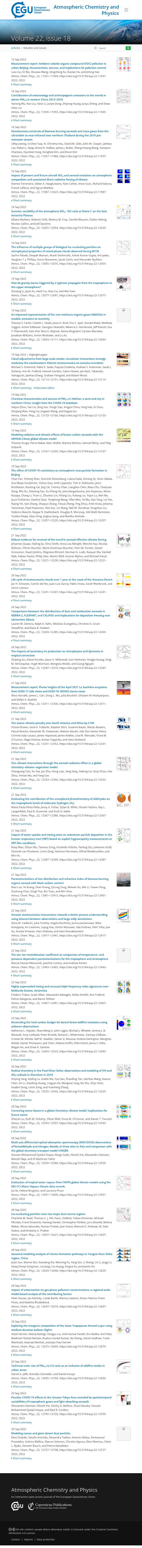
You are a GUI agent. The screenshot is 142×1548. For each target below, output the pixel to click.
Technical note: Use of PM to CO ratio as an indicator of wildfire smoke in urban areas (58, 1368)
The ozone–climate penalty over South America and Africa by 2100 (52, 723)
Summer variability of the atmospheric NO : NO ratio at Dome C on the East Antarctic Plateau (59, 213)
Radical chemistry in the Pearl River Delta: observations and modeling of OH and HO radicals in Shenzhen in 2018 (61, 1073)
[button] (95, 48)
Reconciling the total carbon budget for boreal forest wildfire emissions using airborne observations (59, 1024)
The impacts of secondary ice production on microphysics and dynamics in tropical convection (57, 653)
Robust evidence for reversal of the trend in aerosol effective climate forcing (58, 539)
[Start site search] (128, 48)
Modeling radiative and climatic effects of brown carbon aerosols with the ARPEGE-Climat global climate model (57, 436)
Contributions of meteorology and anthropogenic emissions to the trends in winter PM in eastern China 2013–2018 (58, 97)
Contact (15, 1539)
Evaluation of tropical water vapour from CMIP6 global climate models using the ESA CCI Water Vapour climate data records (61, 1184)
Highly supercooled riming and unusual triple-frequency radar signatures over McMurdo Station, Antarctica (60, 988)
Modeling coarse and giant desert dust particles (40, 1433)
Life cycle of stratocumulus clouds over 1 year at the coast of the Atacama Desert (61, 579)
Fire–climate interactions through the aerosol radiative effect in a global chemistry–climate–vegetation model (56, 765)
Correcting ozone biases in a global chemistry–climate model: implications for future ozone (59, 1112)
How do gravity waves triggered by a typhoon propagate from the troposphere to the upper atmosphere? (61, 285)
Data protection (46, 1539)
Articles (15, 48)
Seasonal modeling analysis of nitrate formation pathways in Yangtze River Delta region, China (61, 1256)
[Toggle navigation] (126, 10)
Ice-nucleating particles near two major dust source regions (48, 1214)
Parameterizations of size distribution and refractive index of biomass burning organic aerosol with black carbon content (59, 881)
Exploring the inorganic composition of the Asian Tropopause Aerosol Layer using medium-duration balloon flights (61, 1328)
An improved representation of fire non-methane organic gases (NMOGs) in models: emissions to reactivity (58, 316)
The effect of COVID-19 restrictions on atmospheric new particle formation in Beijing (59, 472)
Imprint (28, 1539)
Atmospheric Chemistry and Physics (86, 9)
